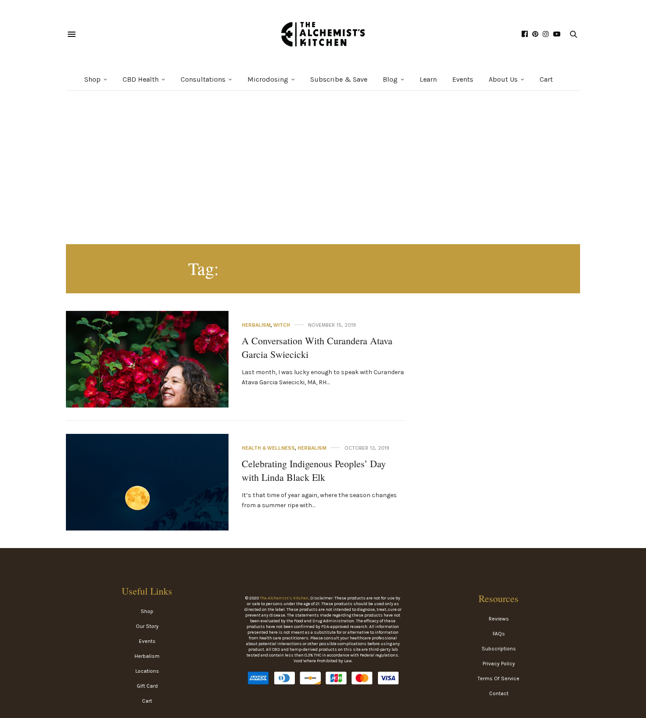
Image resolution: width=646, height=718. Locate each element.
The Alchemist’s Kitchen (284, 598)
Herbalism (256, 325)
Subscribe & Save (338, 79)
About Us (503, 79)
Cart (546, 79)
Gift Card (147, 686)
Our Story (147, 626)
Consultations (203, 79)
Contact (498, 693)
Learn (428, 79)
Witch (281, 325)
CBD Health (141, 79)
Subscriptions (499, 649)
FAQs (499, 634)
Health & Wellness (268, 448)
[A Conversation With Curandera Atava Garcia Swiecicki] (147, 392)
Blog (390, 79)
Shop (92, 79)
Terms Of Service (498, 678)
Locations (147, 671)
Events (462, 79)
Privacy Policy (499, 663)
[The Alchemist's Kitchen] (323, 34)
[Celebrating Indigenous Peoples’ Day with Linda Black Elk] (147, 515)
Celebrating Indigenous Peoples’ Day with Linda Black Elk (314, 470)
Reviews (499, 619)
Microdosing (267, 79)
